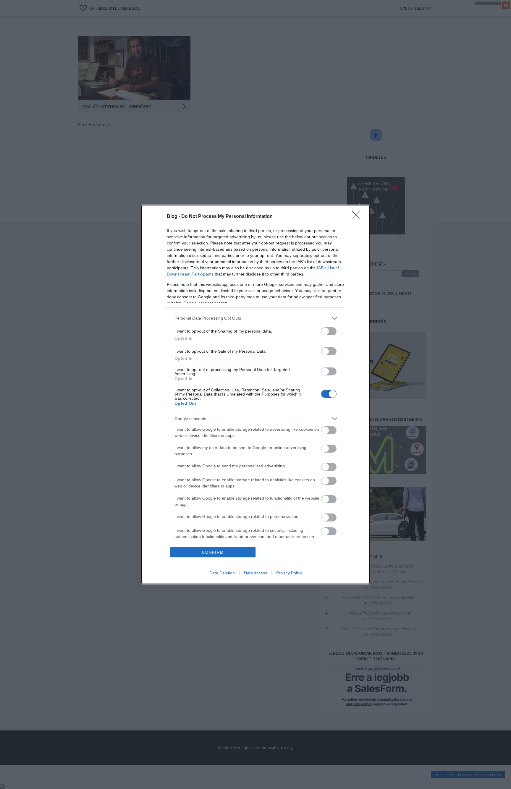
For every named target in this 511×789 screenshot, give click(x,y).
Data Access (255, 573)
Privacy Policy (289, 573)
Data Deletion (222, 573)
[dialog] (255, 394)
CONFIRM (213, 552)
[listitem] (255, 318)
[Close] (357, 216)
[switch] (329, 331)
